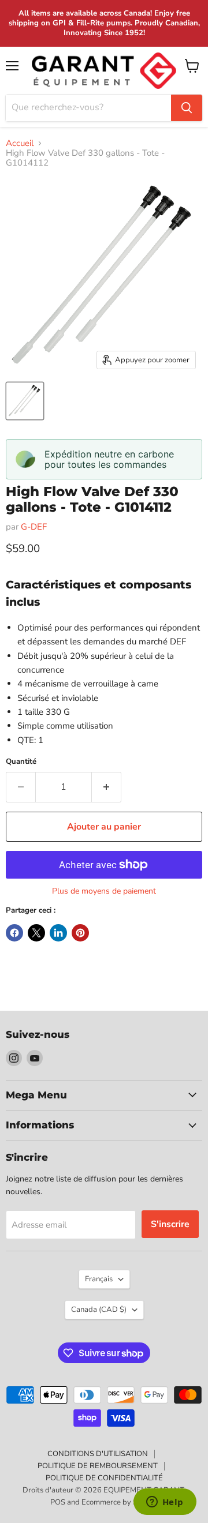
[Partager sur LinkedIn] (58, 932)
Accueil (20, 143)
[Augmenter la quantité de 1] (106, 787)
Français (99, 1279)
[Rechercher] (186, 108)
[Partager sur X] (36, 932)
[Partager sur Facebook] (14, 932)
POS (57, 1502)
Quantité (21, 761)
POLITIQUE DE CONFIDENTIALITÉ (104, 1478)
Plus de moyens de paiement (104, 891)
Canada (99, 1309)
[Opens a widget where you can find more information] (164, 1502)
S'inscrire (170, 1224)
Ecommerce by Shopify (119, 1502)
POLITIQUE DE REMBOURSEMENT (98, 1466)
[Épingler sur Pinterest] (80, 932)
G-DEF (34, 526)
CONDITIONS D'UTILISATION (97, 1454)
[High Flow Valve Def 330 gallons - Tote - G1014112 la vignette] (24, 400)
